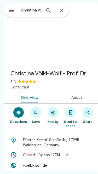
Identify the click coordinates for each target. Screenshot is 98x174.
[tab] (28, 97)
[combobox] (31, 10)
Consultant (20, 87)
